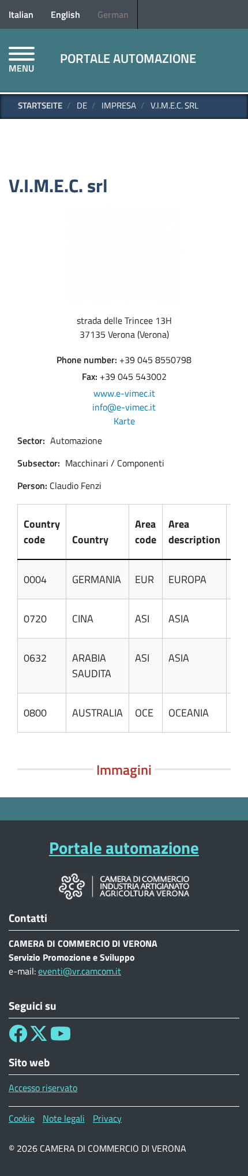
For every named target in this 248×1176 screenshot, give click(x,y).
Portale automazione (128, 58)
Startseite (40, 105)
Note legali (64, 1118)
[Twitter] (38, 1037)
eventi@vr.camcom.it (79, 971)
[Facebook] (18, 1037)
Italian (21, 14)
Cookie (22, 1118)
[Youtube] (60, 1037)
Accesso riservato (43, 1088)
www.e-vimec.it (124, 393)
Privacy (107, 1118)
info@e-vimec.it (124, 407)
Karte (124, 421)
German (113, 14)
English (65, 14)
